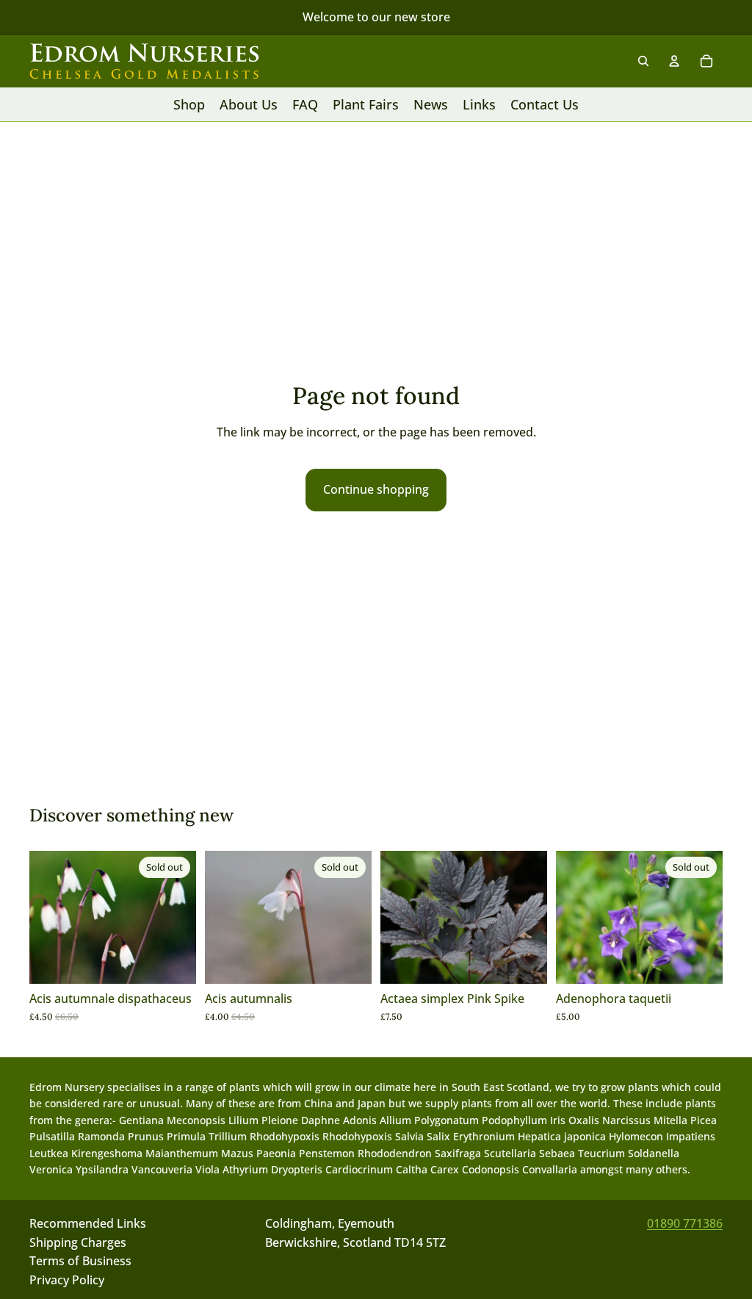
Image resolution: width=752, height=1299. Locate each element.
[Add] (524, 961)
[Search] (643, 61)
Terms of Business (80, 1261)
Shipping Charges (77, 1242)
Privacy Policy (66, 1280)
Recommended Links (87, 1223)
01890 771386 (685, 1223)
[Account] (674, 61)
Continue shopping (376, 489)
